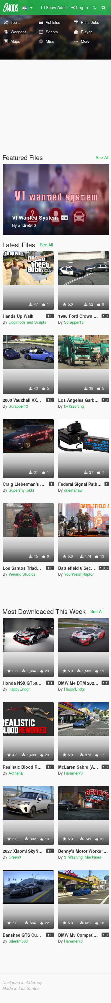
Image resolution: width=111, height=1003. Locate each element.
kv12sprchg (74, 406)
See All (102, 157)
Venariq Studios (22, 574)
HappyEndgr (19, 689)
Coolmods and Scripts (27, 322)
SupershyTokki (21, 490)
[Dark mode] (94, 7)
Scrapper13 (74, 322)
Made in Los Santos (21, 988)
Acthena (16, 773)
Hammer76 (73, 773)
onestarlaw (73, 490)
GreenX (15, 857)
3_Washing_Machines (82, 857)
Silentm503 (18, 941)
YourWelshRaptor (79, 574)
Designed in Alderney (22, 982)
